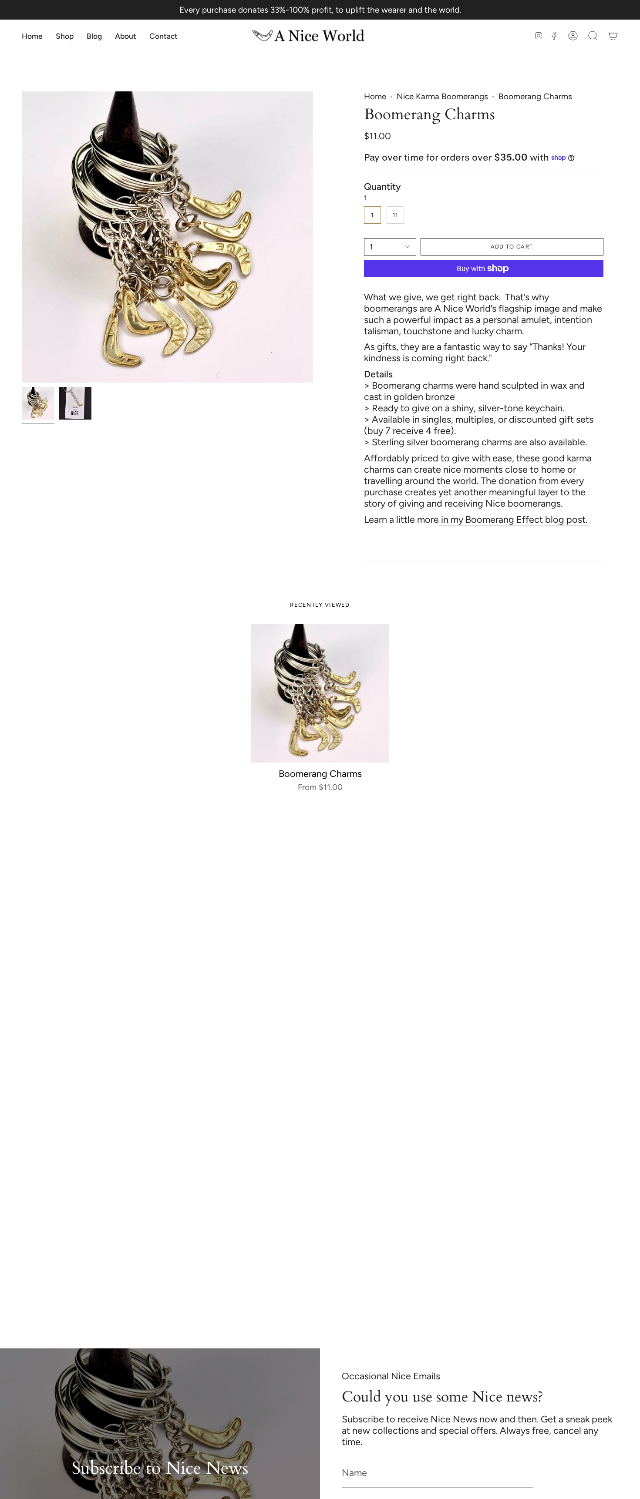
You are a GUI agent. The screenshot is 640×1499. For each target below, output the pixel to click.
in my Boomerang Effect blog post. (514, 519)
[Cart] (613, 36)
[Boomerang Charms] (320, 693)
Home (375, 96)
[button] (64, 36)
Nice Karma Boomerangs (442, 96)
